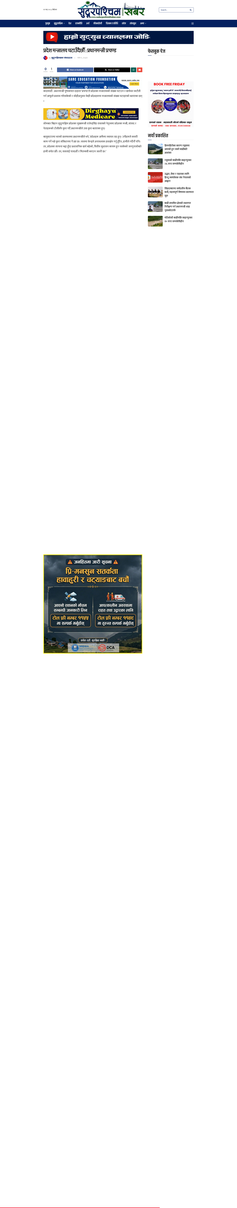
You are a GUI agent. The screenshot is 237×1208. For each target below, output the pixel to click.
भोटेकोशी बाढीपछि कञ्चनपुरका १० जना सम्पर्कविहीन (178, 219)
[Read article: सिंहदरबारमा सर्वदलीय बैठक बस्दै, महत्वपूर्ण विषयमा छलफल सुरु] (155, 192)
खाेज (124, 23)
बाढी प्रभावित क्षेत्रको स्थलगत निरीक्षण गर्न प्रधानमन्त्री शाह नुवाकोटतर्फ (178, 207)
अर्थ (87, 23)
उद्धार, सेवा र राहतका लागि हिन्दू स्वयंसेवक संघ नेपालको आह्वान (178, 177)
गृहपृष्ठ (47, 23)
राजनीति (78, 23)
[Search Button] (191, 9)
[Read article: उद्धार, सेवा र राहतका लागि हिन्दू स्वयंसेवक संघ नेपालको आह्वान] (155, 177)
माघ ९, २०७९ (82, 58)
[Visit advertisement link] (118, 39)
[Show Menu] (192, 23)
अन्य (142, 23)
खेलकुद (133, 23)
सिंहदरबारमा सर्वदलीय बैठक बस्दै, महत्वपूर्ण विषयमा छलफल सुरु (179, 192)
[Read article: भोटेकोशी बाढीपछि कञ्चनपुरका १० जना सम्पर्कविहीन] (155, 221)
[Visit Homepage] (111, 10)
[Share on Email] (139, 69)
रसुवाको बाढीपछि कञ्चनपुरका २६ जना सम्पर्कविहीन (178, 162)
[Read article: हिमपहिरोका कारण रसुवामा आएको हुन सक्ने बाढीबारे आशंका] (155, 149)
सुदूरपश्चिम (58, 23)
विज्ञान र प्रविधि (112, 23)
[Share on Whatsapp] (133, 69)
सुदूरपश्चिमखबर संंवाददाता (61, 58)
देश (70, 23)
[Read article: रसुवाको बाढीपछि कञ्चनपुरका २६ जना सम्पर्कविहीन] (155, 163)
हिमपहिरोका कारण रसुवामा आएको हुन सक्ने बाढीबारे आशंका (177, 149)
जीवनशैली (97, 23)
